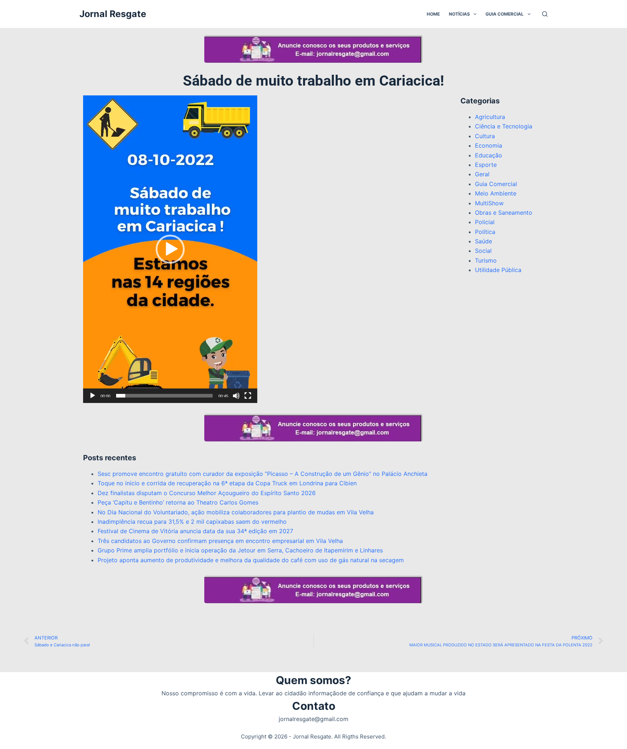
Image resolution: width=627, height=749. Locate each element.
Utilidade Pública (498, 269)
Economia (488, 145)
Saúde (483, 241)
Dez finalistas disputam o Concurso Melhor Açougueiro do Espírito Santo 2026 (207, 493)
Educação (488, 155)
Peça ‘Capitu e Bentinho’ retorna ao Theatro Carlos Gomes (178, 502)
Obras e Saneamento (503, 212)
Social (483, 250)
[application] (170, 249)
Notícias (459, 14)
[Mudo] (236, 395)
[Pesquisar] (545, 14)
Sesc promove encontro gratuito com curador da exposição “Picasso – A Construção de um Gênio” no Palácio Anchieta (262, 473)
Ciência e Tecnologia (503, 126)
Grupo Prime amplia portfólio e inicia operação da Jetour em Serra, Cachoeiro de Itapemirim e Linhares (240, 550)
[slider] (164, 396)
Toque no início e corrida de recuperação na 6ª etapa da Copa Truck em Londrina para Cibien (227, 483)
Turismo (486, 260)
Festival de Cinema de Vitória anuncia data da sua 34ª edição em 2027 (195, 531)
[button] (170, 249)
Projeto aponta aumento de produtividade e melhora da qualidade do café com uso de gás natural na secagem (251, 560)
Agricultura (490, 116)
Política (485, 231)
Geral (482, 174)
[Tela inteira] (247, 395)
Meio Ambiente (495, 193)
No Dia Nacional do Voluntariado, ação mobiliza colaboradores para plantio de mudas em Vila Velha (236, 512)
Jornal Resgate (112, 13)
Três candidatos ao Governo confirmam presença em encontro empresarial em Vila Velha (220, 540)
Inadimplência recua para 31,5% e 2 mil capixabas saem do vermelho (192, 521)
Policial (485, 222)
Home (433, 14)
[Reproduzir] (92, 395)
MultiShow (489, 203)
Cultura (485, 136)
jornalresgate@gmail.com (313, 719)
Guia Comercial (504, 14)
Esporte (486, 164)
